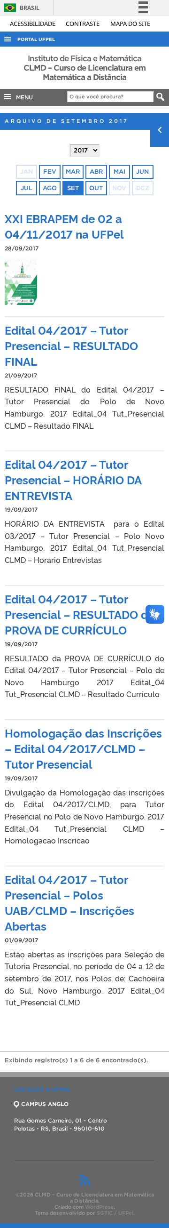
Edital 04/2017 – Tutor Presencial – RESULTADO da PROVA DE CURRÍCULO (79, 614)
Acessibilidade (33, 23)
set (73, 188)
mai (119, 171)
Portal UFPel (36, 39)
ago (50, 188)
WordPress (99, 1207)
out (96, 188)
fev (49, 171)
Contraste (83, 23)
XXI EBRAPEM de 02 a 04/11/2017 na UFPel (64, 225)
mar (73, 171)
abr (96, 171)
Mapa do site (130, 23)
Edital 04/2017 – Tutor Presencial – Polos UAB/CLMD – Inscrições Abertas (69, 902)
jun (142, 171)
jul (26, 188)
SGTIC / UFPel (115, 1213)
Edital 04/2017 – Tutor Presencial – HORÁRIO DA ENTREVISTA (73, 479)
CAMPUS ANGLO (45, 1104)
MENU (22, 97)
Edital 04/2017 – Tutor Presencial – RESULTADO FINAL (71, 345)
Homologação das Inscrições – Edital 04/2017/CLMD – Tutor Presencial (83, 748)
